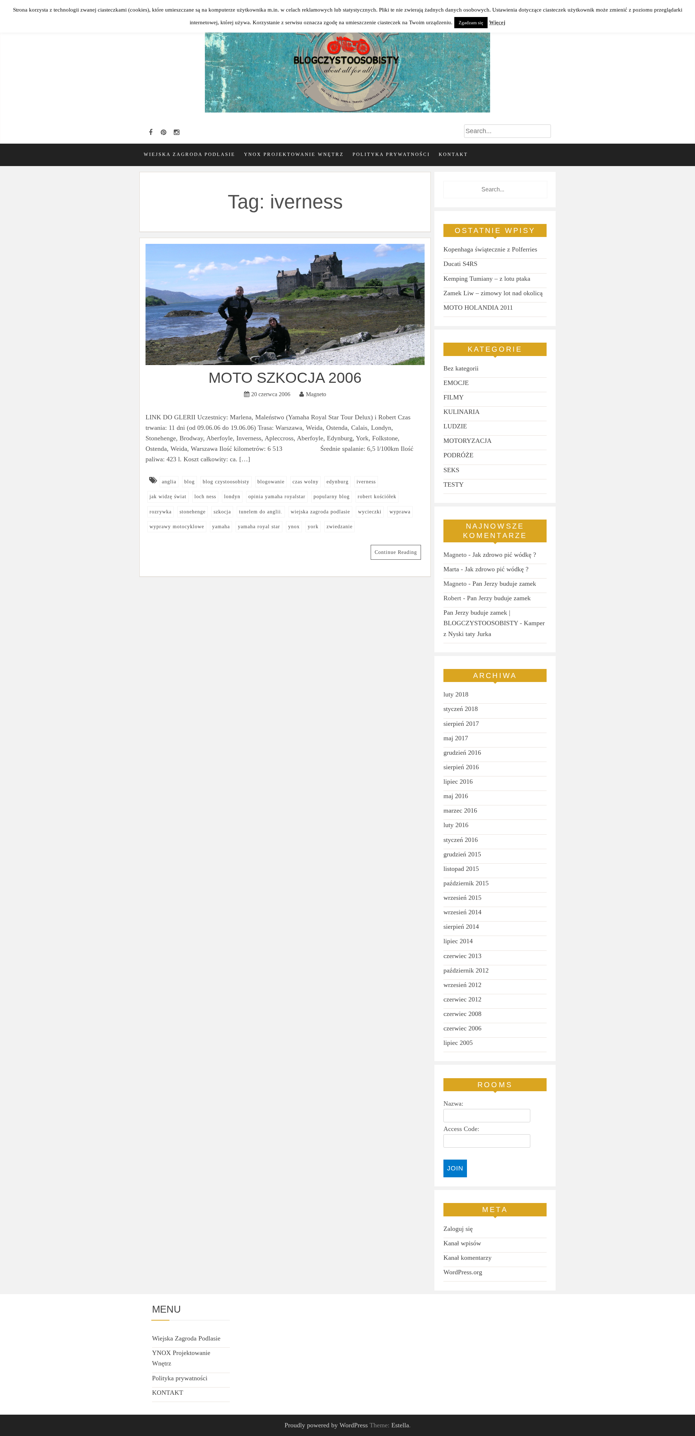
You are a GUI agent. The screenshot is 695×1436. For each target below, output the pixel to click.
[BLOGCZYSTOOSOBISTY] (347, 110)
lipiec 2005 (458, 1042)
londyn (232, 496)
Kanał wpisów (462, 1243)
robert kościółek (377, 496)
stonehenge (193, 511)
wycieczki (370, 511)
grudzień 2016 (462, 752)
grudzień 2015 (462, 854)
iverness (366, 481)
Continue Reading (396, 552)
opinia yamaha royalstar (277, 496)
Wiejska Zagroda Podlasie (189, 154)
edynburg (338, 481)
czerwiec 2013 (462, 956)
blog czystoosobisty (226, 481)
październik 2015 (466, 883)
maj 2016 (455, 796)
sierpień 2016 (461, 767)
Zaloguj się (458, 1228)
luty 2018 (455, 694)
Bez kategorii (461, 368)
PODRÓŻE (458, 455)
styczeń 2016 (460, 839)
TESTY (453, 484)
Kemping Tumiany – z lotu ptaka (486, 278)
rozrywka (160, 511)
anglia (169, 481)
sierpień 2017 (461, 723)
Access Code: (461, 1128)
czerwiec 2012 (462, 999)
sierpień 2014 (461, 926)
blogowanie (271, 481)
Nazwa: (453, 1103)
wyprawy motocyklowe (176, 526)
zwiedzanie (340, 526)
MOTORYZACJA (467, 440)
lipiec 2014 (458, 941)
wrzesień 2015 (462, 897)
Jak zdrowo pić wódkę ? (504, 554)
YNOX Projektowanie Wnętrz (294, 154)
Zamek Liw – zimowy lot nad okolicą (493, 293)
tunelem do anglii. (261, 511)
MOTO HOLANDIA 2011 (478, 307)
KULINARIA (461, 411)
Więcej (497, 22)
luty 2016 (455, 825)
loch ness (205, 496)
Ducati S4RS (460, 263)
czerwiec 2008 (462, 1013)
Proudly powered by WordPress (326, 1425)
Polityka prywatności (391, 154)
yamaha (221, 526)
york (313, 526)
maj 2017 (455, 738)
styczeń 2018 (460, 708)
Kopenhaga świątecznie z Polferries (490, 249)
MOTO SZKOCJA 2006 (285, 377)
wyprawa (399, 511)
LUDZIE (455, 426)
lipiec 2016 (458, 781)
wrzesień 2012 (462, 984)
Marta (451, 569)
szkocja (222, 511)
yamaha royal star (259, 526)
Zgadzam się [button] (471, 22)
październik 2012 (466, 970)
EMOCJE (456, 382)
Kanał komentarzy (467, 1257)
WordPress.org (462, 1272)
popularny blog (331, 496)
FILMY (453, 397)
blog (189, 481)
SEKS (451, 470)
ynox (294, 526)
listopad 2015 (461, 868)
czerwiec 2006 (462, 1028)
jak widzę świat (167, 496)
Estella (400, 1425)
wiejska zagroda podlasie (320, 511)
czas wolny (305, 481)
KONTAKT (453, 154)
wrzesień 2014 (462, 912)
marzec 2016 (460, 810)
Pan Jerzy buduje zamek (504, 583)
